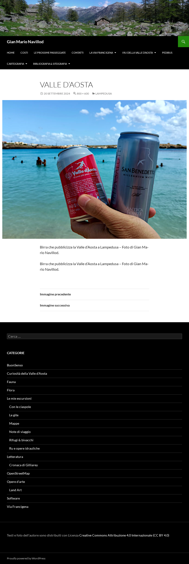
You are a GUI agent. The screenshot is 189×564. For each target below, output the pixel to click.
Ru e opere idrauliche (24, 448)
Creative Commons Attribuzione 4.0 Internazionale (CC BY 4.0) (124, 535)
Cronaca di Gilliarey (23, 465)
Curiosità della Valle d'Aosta (27, 373)
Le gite (13, 415)
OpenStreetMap (18, 473)
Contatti (77, 52)
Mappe (14, 423)
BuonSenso (15, 365)
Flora (11, 390)
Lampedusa (103, 93)
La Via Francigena (101, 52)
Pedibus (167, 52)
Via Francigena (17, 507)
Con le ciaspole (20, 407)
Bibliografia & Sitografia (50, 63)
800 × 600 (83, 93)
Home (11, 52)
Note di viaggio (20, 432)
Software (13, 498)
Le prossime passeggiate (50, 52)
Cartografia (15, 63)
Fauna (11, 382)
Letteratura (15, 457)
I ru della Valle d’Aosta (137, 52)
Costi (24, 52)
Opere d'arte (16, 482)
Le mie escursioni (19, 398)
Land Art (15, 490)
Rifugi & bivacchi (21, 440)
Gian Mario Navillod (25, 41)
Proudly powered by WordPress (26, 558)
